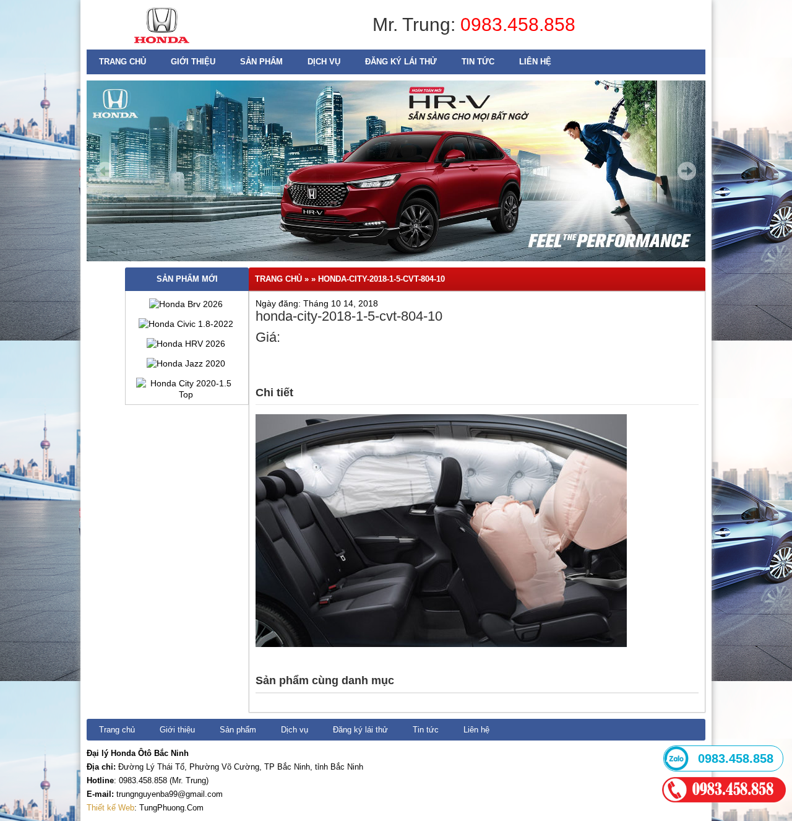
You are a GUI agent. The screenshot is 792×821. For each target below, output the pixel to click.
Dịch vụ (324, 61)
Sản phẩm (261, 61)
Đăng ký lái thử (401, 61)
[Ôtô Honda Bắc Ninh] (161, 46)
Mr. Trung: (416, 24)
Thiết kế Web (110, 807)
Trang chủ (122, 61)
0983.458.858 (517, 24)
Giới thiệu (193, 61)
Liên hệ (535, 61)
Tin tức (478, 61)
